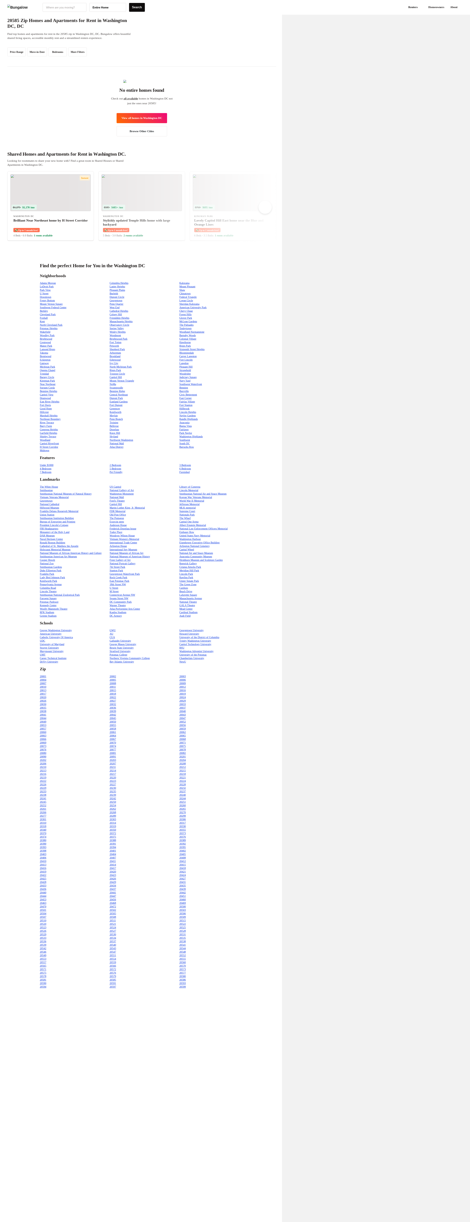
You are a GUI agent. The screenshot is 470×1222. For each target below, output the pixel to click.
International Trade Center (123, 542)
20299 (182, 816)
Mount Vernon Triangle (122, 380)
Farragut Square (48, 598)
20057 (43, 728)
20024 (182, 697)
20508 (113, 917)
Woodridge (185, 373)
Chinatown (185, 293)
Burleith (114, 293)
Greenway (115, 408)
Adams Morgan (48, 283)
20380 (43, 840)
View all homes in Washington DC (142, 118)
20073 (43, 746)
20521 (113, 924)
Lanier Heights (117, 286)
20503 (182, 910)
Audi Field (185, 615)
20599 (182, 986)
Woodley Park (47, 335)
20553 (43, 959)
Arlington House (118, 546)
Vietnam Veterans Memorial (54, 497)
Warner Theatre (118, 605)
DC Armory (116, 615)
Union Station (47, 514)
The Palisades (186, 325)
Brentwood (45, 356)
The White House (49, 486)
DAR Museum (47, 535)
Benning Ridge (117, 391)
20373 (182, 833)
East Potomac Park (119, 581)
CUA (112, 637)
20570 (182, 965)
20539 (43, 945)
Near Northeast (47, 384)
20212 (182, 767)
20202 (43, 760)
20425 (43, 878)
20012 (182, 687)
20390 (43, 843)
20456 (113, 899)
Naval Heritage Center (51, 539)
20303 (113, 819)
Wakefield (45, 332)
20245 (43, 802)
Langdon (184, 363)
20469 (182, 903)
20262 (113, 809)
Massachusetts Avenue (190, 598)
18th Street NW (118, 584)
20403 (43, 854)
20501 (43, 910)
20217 (113, 774)
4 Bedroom (45, 468)
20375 (113, 836)
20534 (113, 938)
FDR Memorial (117, 511)
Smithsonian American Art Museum (58, 556)
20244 (182, 798)
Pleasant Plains (117, 290)
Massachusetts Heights (121, 321)
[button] (462, 7)
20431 (182, 882)
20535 (182, 938)
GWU (113, 630)
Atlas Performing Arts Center (125, 609)
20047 (182, 718)
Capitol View (46, 394)
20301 (43, 819)
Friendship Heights (119, 318)
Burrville (184, 391)
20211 (113, 767)
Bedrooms (57, 52)
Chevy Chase (186, 311)
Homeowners (436, 7)
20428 (43, 882)
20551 (113, 955)
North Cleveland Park (51, 325)
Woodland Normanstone (191, 332)
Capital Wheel (186, 549)
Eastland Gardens (119, 401)
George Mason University (123, 644)
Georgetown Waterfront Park (125, 574)
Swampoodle (116, 387)
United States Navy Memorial (194, 535)
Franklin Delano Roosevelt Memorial (59, 511)
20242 (113, 798)
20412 (182, 861)
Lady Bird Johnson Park (52, 577)
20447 (113, 896)
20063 (43, 735)
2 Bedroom (115, 465)
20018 (113, 693)
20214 (113, 770)
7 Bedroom (45, 472)
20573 (182, 969)
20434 (113, 885)
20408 (182, 857)
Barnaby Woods (187, 335)
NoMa (113, 384)
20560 (182, 962)
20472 (113, 906)
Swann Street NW (119, 598)
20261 (43, 809)
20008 (113, 683)
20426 (113, 878)
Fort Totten (115, 342)
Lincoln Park (186, 574)
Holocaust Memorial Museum (55, 549)
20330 (182, 826)
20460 (182, 899)
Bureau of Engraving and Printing (57, 521)
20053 (43, 725)
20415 (182, 864)
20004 (43, 680)
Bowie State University (122, 647)
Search (137, 7)
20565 (43, 965)
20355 (182, 829)
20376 (182, 836)
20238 (43, 795)
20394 (113, 847)
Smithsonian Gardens (51, 567)
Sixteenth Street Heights (192, 349)
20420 (113, 871)
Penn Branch (116, 419)
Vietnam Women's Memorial (124, 539)
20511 (113, 920)
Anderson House (118, 525)
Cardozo (183, 588)
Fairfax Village (187, 401)
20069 (43, 742)
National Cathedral (49, 504)
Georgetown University (191, 630)
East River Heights (49, 401)
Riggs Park (185, 346)
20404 (113, 854)
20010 (43, 687)
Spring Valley (117, 328)
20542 (43, 948)
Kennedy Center (48, 605)
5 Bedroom (115, 468)
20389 (182, 840)
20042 (113, 714)
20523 (43, 927)
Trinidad (44, 373)
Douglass (114, 429)
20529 (43, 934)
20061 (113, 732)
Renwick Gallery (188, 563)
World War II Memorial (191, 500)
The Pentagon (117, 518)
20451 (182, 896)
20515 (182, 920)
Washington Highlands (191, 436)
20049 (43, 721)
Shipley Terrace (48, 436)
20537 (113, 941)
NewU (182, 661)
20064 (113, 735)
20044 (43, 718)
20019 (182, 693)
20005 (113, 680)
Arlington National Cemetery (194, 546)
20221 (182, 777)
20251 (182, 802)
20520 (43, 924)
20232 (182, 788)
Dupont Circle (117, 297)
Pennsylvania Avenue (51, 584)
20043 (182, 714)
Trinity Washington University (195, 640)
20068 (182, 739)
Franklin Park (47, 574)
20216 (43, 774)
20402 (182, 850)
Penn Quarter (116, 304)
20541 (182, 945)
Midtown (44, 450)
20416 (43, 868)
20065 (182, 735)
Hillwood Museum (49, 507)
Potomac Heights (48, 328)
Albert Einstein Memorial (192, 525)
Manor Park (46, 346)
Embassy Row (186, 532)
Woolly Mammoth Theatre (53, 609)
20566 (113, 965)
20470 (43, 906)
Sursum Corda (47, 387)
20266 (43, 812)
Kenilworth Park (48, 581)
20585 (113, 979)
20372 (113, 833)
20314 (113, 823)
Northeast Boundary (50, 419)
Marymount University (52, 651)
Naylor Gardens (187, 415)
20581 (43, 979)
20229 (43, 788)
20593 (182, 983)
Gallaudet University (120, 640)
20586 (182, 979)
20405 (182, 854)
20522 (182, 924)
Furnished (184, 472)
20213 (43, 770)
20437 (113, 889)
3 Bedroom (185, 465)
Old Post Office (118, 514)
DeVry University (49, 661)
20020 (43, 697)
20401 (113, 850)
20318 (43, 826)
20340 (43, 829)
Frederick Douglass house (123, 528)
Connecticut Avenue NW (122, 595)
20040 (182, 711)
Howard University (189, 633)
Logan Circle (186, 300)
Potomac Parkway (49, 602)
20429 (113, 882)
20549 (43, 955)
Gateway (44, 363)
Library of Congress (189, 486)
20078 (182, 749)
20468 (113, 903)
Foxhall (44, 318)
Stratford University (120, 651)
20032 (113, 704)
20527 (113, 931)
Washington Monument (122, 493)
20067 (113, 739)
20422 (43, 875)
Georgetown (116, 300)
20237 (182, 791)
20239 (113, 795)
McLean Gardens (188, 321)
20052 (182, 721)
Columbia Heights (119, 283)
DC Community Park (121, 602)
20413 (43, 864)
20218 (182, 774)
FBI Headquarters (49, 528)
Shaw (182, 290)
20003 (182, 676)
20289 (113, 816)
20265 (182, 809)
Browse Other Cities (142, 131)
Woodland (45, 440)
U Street (44, 293)
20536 (43, 941)
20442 (182, 892)
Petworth (114, 346)
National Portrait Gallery (122, 563)
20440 (43, 892)
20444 (43, 896)
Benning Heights (48, 391)
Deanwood (45, 398)
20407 (113, 857)
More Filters (77, 52)
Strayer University (49, 647)
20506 (182, 913)
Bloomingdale (186, 352)
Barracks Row (186, 447)
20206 (43, 763)
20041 (43, 714)
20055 (113, 725)
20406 (43, 857)
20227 (113, 784)
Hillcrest (44, 412)
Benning (183, 387)
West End (115, 307)
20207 (113, 763)
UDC (42, 640)
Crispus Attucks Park (190, 567)
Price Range (16, 52)
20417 (113, 868)
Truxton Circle (117, 373)
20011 (113, 687)
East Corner (185, 398)
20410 (43, 861)
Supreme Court (187, 511)
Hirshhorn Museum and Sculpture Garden (201, 560)
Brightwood (46, 339)
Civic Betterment (188, 394)
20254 (113, 805)
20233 (43, 791)
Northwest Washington (121, 440)
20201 (182, 756)
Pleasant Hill (186, 366)
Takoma (44, 352)
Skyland (114, 436)
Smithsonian (46, 490)
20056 (182, 725)
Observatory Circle (119, 325)
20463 (43, 903)
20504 (43, 913)
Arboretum (115, 352)
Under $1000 (46, 465)
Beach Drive (185, 591)
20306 (182, 819)
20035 (43, 707)
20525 (182, 927)
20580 (182, 976)
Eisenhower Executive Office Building (199, 542)
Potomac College (118, 654)
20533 (43, 938)
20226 (43, 784)
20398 (43, 850)
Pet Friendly (116, 472)
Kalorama (184, 283)
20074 (113, 746)
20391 (113, 843)
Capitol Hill (116, 377)
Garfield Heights (48, 433)
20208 (182, 763)
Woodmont (115, 335)
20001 (43, 676)
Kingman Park (47, 380)
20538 (182, 941)
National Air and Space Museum (196, 553)
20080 (43, 753)
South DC (184, 443)
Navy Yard (184, 380)
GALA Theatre (187, 605)
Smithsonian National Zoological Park (60, 595)
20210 (43, 767)
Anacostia (184, 422)
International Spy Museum (123, 549)
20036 (113, 707)
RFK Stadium (47, 612)
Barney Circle (47, 377)
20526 (43, 931)
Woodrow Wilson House (122, 535)
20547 (113, 952)
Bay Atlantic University (122, 661)
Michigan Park (47, 366)
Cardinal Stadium (188, 612)
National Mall (117, 443)
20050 (113, 721)
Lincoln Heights (187, 412)
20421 (182, 871)
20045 (113, 718)
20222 (43, 781)
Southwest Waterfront (190, 384)
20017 (43, 693)
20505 (113, 913)
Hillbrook (184, 408)
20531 (182, 934)
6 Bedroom (185, 468)
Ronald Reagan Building (52, 542)
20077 (113, 749)
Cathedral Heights (119, 311)
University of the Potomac (193, 654)
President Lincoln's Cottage (54, 525)
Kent (42, 321)
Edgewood (115, 359)
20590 (43, 983)
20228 (182, 784)
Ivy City (114, 363)
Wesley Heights (118, 332)
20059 (182, 728)
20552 (182, 955)
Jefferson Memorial (189, 504)
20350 (113, 829)
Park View (45, 290)
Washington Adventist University (196, 651)
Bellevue (114, 426)
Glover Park (185, 318)
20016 (182, 690)
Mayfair (114, 415)
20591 (113, 983)
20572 (113, 969)
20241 (43, 798)
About (454, 7)
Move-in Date (37, 52)
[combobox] (64, 7)
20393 (43, 847)
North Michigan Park (121, 366)
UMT (43, 654)
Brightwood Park (118, 339)
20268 (113, 812)
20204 (182, 760)
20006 (182, 680)
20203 (113, 760)
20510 (43, 920)
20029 (182, 700)
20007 (43, 683)
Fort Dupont (116, 405)
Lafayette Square (188, 595)
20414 (113, 864)
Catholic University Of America (56, 637)
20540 (113, 945)
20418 (182, 868)
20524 (113, 927)
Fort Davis (45, 405)
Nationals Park (187, 514)
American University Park (193, 307)
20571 (43, 969)
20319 (113, 826)
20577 (182, 972)
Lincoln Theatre (48, 591)
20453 (43, 899)
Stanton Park (116, 570)
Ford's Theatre (117, 500)
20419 (43, 871)
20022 (113, 697)
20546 (43, 952)
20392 (182, 843)
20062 (182, 732)
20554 (113, 959)
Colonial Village (187, 339)
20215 (182, 770)
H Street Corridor (49, 447)
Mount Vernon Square (51, 304)
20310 (43, 823)
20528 (182, 931)
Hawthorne (185, 342)
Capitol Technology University (195, 644)
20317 (182, 823)
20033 (182, 704)
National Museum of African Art (126, 553)
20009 (182, 683)
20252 (43, 805)
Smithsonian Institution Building (57, 518)
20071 (182, 742)
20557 (43, 962)
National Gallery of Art (122, 490)
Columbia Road (48, 588)
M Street (114, 591)
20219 (43, 777)
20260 (182, 805)
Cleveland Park (48, 314)
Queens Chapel (47, 370)
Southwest (184, 440)
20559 (113, 962)
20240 (182, 795)
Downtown (45, 297)
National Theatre (188, 602)
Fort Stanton (185, 405)
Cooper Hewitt (47, 560)
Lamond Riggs (47, 349)
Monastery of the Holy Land (54, 532)
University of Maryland (52, 644)
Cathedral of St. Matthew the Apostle (59, 546)
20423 (113, 875)
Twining (114, 422)
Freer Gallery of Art (120, 560)
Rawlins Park (186, 577)
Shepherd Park (117, 349)
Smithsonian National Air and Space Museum (203, 493)
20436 (43, 889)
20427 (182, 878)
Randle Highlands (188, 419)
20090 (43, 756)
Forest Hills (185, 314)
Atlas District (116, 447)
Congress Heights (49, 429)
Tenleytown (185, 328)
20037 (182, 707)
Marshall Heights (48, 415)
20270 (182, 812)
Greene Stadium (48, 615)
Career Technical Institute (53, 658)
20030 (43, 704)
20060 (43, 732)
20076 (43, 749)
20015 (113, 690)
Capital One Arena (188, 521)
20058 (113, 728)
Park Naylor (185, 433)
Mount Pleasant (187, 286)
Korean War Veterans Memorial (195, 497)
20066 (43, 739)
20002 (113, 676)
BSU (181, 647)
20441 (113, 892)
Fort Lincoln (186, 359)
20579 (113, 976)
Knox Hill (115, 433)
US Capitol (115, 486)
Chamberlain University (191, 658)
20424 (182, 875)
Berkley (44, 311)
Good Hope (46, 408)
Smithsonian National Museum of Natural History (66, 493)
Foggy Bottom (47, 300)
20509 (182, 917)
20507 (43, 917)
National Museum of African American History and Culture (71, 553)
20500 (182, 906)
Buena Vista (185, 426)
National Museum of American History (130, 556)
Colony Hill (116, 314)
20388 (113, 840)
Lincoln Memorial (188, 490)
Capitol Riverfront (49, 443)
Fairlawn (184, 429)
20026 (43, 700)
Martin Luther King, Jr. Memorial (127, 507)
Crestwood (45, 342)
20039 (113, 711)
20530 (113, 934)
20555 (182, 959)
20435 (182, 885)
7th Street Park (117, 567)
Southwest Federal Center (53, 307)
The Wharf (185, 518)
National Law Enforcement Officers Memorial (203, 528)
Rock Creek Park (118, 577)
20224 (182, 781)
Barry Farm (46, 426)
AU (111, 633)
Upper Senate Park (189, 581)
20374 (43, 836)
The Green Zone (187, 584)
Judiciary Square (188, 377)
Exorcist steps (117, 521)
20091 (113, 756)
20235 (113, 791)
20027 (113, 700)
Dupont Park (116, 398)
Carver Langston (188, 356)
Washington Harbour (190, 539)
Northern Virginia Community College (130, 658)
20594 (43, 986)
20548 (182, 952)
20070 (113, 742)
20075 (182, 746)
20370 (43, 833)
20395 (182, 847)
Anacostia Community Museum (195, 556)
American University (51, 633)
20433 (43, 885)
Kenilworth (115, 412)
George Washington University (56, 630)
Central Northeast (119, 394)
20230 (113, 788)
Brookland (115, 356)
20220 (113, 777)
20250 (113, 802)
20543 (113, 948)
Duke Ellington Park (50, 570)
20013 (43, 690)
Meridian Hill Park (189, 570)
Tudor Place (116, 532)
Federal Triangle (188, 297)
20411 (113, 861)
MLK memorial (187, 507)
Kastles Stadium (118, 612)
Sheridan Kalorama (189, 304)
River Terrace (47, 422)
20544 (182, 948)
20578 (43, 976)
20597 (113, 986)
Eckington (45, 359)
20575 (43, 972)
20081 (113, 753)
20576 (113, 972)
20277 (43, 816)
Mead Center (186, 609)
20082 (182, 753)
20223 (113, 781)
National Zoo (47, 563)
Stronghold (185, 370)
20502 (113, 910)
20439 (182, 889)
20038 (43, 711)
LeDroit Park (47, 286)
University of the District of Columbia (199, 637)
